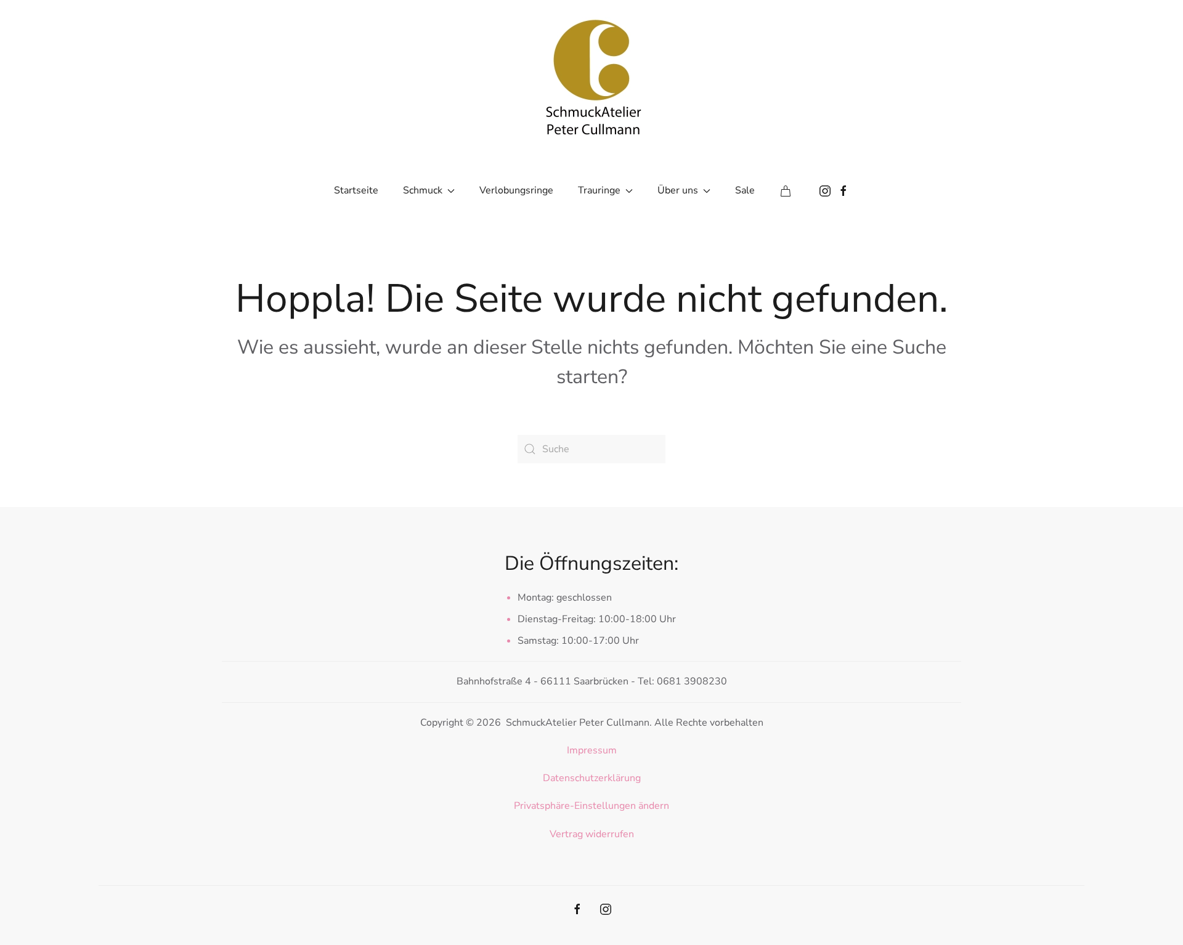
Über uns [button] (677, 190)
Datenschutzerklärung (592, 778)
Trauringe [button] (599, 190)
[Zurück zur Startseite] (591, 74)
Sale (745, 190)
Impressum (592, 750)
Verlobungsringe (516, 190)
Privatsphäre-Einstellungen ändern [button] (591, 806)
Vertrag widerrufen (592, 834)
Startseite (356, 190)
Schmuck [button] (422, 190)
